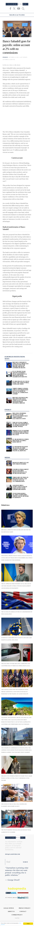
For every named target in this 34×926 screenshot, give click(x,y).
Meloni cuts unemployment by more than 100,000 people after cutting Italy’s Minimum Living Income (16, 778)
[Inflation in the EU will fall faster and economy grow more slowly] (17, 793)
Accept (28, 923)
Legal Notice (9, 908)
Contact (23, 911)
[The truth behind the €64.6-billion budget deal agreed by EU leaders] (17, 819)
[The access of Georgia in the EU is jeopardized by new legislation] (17, 601)
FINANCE (5, 57)
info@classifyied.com (12, 854)
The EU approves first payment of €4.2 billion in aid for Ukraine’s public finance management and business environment (16, 586)
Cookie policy (17, 914)
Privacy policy (24, 908)
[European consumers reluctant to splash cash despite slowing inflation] (17, 626)
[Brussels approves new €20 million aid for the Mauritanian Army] (17, 519)
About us (11, 911)
